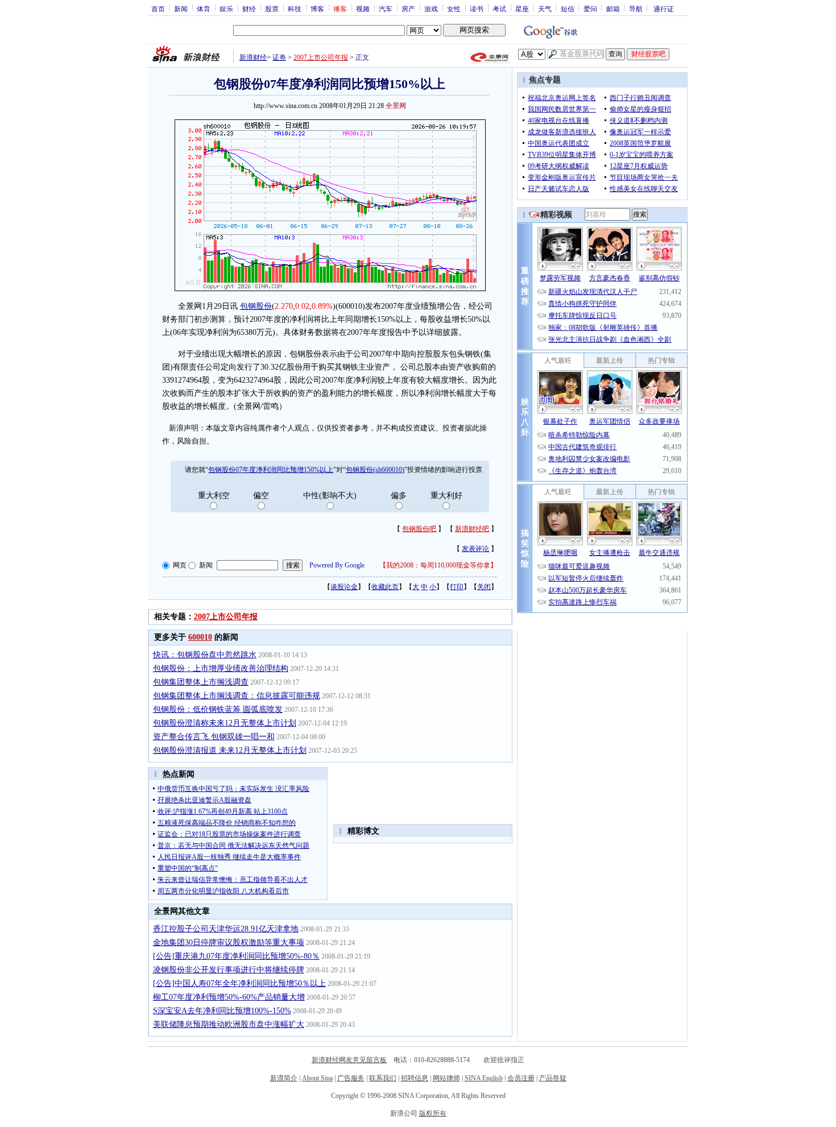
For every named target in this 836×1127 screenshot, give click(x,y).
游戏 (431, 8)
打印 (456, 587)
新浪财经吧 (472, 529)
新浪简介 (283, 1078)
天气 (545, 8)
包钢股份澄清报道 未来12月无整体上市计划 (230, 750)
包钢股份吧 (419, 529)
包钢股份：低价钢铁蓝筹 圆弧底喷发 (218, 709)
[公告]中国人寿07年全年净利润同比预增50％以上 (239, 983)
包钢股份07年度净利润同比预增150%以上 (270, 470)
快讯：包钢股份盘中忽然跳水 (204, 654)
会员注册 (521, 1078)
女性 (454, 8)
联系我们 (382, 1078)
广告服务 (351, 1078)
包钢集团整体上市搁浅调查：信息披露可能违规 (236, 695)
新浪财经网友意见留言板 (349, 1060)
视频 (363, 8)
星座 (522, 8)
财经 (249, 8)
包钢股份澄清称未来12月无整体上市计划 (224, 723)
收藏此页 (385, 587)
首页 (158, 8)
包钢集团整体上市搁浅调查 (201, 682)
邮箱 (613, 8)
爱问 (590, 8)
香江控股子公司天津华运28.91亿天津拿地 (226, 929)
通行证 (663, 8)
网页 (180, 565)
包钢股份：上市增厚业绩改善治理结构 (220, 668)
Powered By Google (337, 565)
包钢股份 (256, 306)
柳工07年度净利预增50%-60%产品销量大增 (229, 997)
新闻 (181, 8)
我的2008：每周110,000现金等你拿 (438, 565)
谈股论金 (344, 587)
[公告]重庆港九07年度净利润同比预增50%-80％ (236, 956)
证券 (279, 57)
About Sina (317, 1078)
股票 (272, 8)
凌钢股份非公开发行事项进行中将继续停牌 (228, 970)
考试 (499, 8)
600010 (200, 637)
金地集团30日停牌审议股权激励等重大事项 (228, 942)
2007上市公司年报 (320, 57)
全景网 (396, 106)
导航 (636, 8)
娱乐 (226, 8)
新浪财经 (253, 57)
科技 (294, 8)
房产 (408, 8)
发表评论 (475, 549)
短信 (567, 8)
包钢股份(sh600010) (375, 470)
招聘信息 (414, 1078)
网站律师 (446, 1078)
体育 (203, 8)
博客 (317, 8)
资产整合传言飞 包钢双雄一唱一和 (214, 736)
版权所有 (432, 1113)
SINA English (484, 1078)
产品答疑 (552, 1078)
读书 (476, 8)
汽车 (385, 8)
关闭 (484, 587)
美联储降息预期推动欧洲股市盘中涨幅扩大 (228, 1024)
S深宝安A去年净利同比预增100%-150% (222, 1010)
